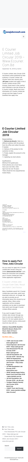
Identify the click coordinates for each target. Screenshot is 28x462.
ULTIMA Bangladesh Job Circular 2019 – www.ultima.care (14, 368)
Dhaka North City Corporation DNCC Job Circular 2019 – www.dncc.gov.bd (12, 439)
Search (7, 445)
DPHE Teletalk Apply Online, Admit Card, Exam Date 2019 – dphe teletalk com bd (15, 374)
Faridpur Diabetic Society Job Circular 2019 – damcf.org (14, 384)
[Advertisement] (14, 14)
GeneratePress (14, 459)
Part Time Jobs (9, 427)
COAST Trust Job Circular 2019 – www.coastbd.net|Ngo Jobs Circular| (16, 390)
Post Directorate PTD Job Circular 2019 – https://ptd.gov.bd (14, 350)
